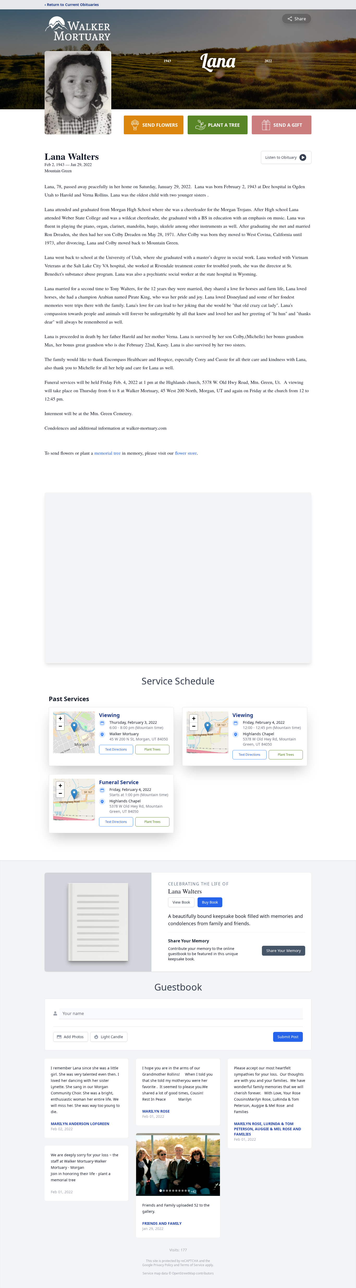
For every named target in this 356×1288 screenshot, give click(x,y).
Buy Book (210, 902)
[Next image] (215, 1165)
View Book (181, 902)
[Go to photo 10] (189, 1191)
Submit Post (288, 1036)
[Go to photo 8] (182, 1191)
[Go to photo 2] (164, 1191)
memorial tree (107, 453)
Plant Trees (152, 749)
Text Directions (116, 749)
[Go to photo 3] (167, 1191)
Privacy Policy (163, 1265)
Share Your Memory (283, 950)
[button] (74, 727)
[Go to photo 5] (173, 1191)
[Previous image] (141, 1165)
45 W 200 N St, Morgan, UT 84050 (138, 739)
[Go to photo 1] (160, 1190)
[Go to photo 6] (176, 1191)
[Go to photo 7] (179, 1191)
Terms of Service (192, 1265)
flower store (186, 453)
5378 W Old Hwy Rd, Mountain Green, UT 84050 (269, 742)
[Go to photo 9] (186, 1191)
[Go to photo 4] (170, 1191)
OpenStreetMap (183, 1273)
